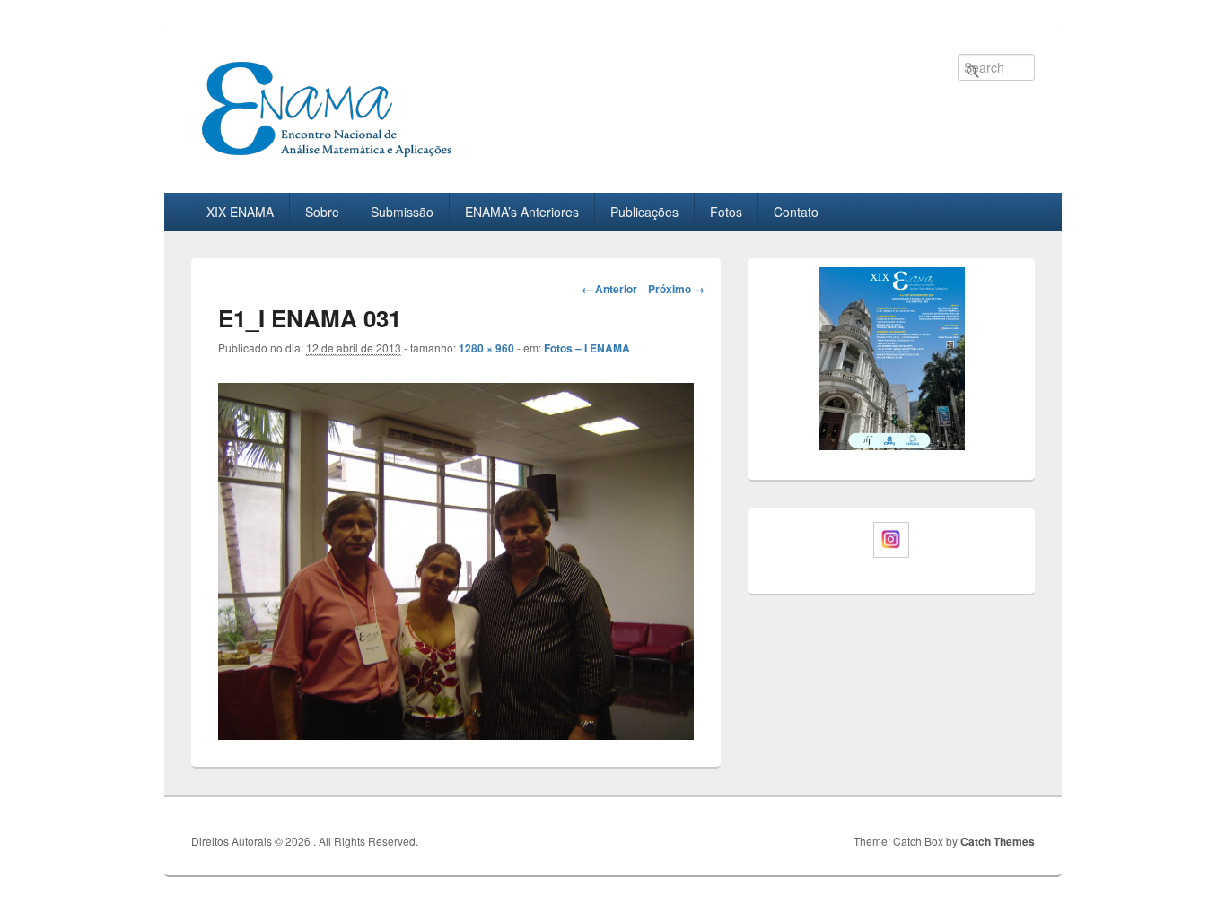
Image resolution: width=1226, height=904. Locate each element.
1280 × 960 (486, 348)
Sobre (322, 212)
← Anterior (609, 289)
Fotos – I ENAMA (587, 348)
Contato (796, 212)
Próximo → (676, 289)
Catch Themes (997, 841)
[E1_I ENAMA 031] (456, 559)
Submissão (402, 212)
